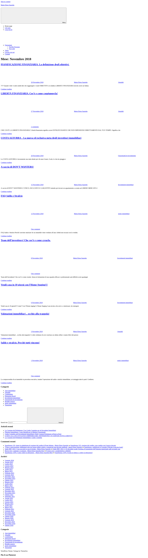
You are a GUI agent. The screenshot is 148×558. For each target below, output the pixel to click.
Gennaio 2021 (9, 511)
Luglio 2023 (9, 464)
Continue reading (6, 89)
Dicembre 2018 (10, 522)
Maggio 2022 (9, 482)
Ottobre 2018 (9, 525)
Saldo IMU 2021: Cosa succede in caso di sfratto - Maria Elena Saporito (28, 449)
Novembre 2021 (10, 493)
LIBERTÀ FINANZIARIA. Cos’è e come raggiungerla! (29, 93)
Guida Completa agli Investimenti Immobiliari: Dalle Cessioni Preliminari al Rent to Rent (33, 434)
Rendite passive (10, 401)
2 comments (35, 127)
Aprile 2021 (8, 505)
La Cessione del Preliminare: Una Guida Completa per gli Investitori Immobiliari (30, 430)
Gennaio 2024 (9, 460)
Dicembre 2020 (10, 513)
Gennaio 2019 (9, 520)
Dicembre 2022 (10, 477)
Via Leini (12, 49)
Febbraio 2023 (9, 473)
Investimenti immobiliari (126, 185)
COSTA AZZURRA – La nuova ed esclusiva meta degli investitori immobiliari (41, 138)
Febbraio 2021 (9, 509)
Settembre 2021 (10, 496)
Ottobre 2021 (9, 495)
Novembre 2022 (10, 478)
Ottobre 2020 (9, 516)
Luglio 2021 (9, 500)
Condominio (9, 394)
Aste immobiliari (10, 391)
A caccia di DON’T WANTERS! (17, 166)
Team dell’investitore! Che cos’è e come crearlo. (26, 240)
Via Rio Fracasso (14, 47)
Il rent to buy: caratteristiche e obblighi (58, 451)
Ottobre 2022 (9, 480)
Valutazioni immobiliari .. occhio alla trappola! (25, 313)
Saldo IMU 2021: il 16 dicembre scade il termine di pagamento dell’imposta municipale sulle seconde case (86, 449)
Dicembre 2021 (10, 491)
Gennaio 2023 (9, 475)
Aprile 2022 (8, 484)
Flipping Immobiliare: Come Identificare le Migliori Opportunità (25, 432)
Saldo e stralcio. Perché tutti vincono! (20, 342)
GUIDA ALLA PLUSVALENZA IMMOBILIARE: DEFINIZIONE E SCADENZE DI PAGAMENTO (38, 436)
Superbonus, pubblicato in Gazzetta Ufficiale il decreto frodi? (103, 447)
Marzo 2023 (9, 471)
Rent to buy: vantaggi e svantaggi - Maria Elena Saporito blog (24, 451)
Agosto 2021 (9, 498)
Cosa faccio (8, 30)
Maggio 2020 (9, 518)
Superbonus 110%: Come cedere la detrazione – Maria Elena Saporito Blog (29, 453)
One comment (35, 229)
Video (7, 50)
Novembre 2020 (10, 514)
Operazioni (8, 45)
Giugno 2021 (9, 502)
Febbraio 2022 (9, 487)
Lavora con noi (9, 52)
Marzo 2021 (9, 507)
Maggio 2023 (9, 467)
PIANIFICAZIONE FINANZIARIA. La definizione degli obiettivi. (35, 64)
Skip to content (5, 2)
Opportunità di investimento (127, 156)
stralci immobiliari (123, 214)
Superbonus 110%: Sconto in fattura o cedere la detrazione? (74, 453)
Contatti (7, 54)
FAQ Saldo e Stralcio (12, 195)
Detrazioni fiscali (10, 396)
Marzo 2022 (9, 486)
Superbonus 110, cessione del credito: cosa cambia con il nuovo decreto (93, 445)
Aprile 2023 (8, 469)
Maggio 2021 (9, 504)
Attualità (121, 82)
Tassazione (8, 405)
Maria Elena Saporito (7, 5)
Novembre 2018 (10, 523)
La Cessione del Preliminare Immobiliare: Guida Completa (23, 437)
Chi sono (8, 28)
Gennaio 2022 (9, 489)
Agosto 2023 (9, 462)
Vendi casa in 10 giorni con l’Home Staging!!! (24, 284)
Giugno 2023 (9, 466)
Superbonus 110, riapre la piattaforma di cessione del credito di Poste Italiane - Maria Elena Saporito (36, 445)
